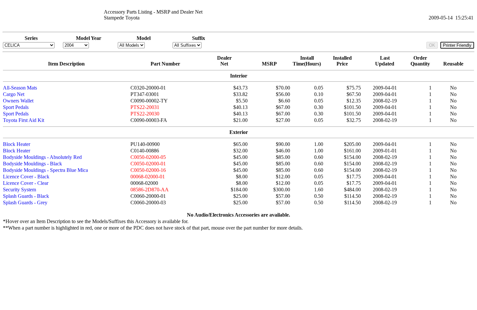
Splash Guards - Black (26, 196)
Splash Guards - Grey (25, 202)
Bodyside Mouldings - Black (32, 163)
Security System (19, 189)
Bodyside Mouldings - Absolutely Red (42, 157)
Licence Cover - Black (26, 176)
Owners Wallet (18, 100)
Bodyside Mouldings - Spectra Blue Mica (45, 170)
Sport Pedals (16, 107)
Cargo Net (13, 94)
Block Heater (16, 144)
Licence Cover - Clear (25, 183)
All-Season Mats (20, 87)
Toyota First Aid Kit (23, 120)
